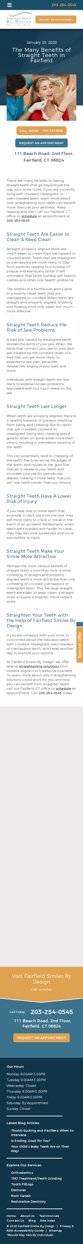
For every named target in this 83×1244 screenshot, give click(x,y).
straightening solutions (39, 666)
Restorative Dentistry (28, 1202)
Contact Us (15, 1220)
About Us (27, 1216)
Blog (32, 1220)
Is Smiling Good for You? (28, 884)
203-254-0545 (18, 220)
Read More (15, 822)
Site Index (47, 1220)
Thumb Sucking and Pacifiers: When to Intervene (41, 813)
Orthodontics (22, 1173)
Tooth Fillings (22, 1184)
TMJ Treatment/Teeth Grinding (36, 1179)
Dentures (18, 1190)
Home (11, 1216)
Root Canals (21, 1196)
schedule (29, 216)
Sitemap (55, 1230)
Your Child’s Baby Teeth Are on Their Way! (39, 954)
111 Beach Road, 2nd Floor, (43, 157)
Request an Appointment (56, 19)
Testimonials (49, 1216)
